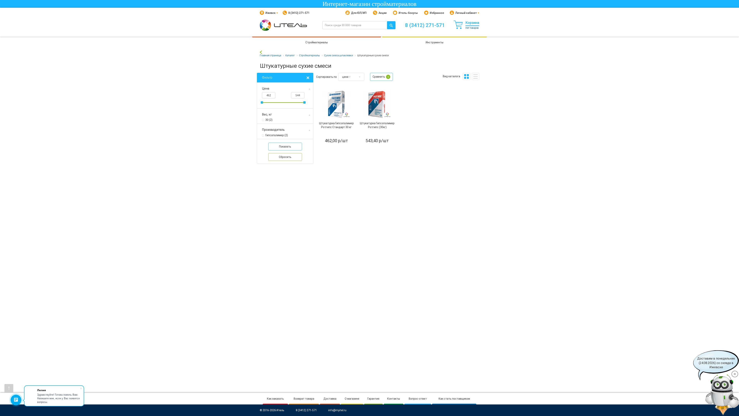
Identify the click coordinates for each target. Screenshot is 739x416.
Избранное (437, 12)
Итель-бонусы (408, 12)
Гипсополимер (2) (276, 135)
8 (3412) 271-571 (298, 12)
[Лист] (475, 76)
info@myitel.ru (337, 410)
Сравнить (381, 76)
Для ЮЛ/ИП (359, 12)
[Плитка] (466, 76)
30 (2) (269, 119)
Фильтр (267, 77)
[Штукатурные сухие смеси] (261, 52)
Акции (383, 12)
